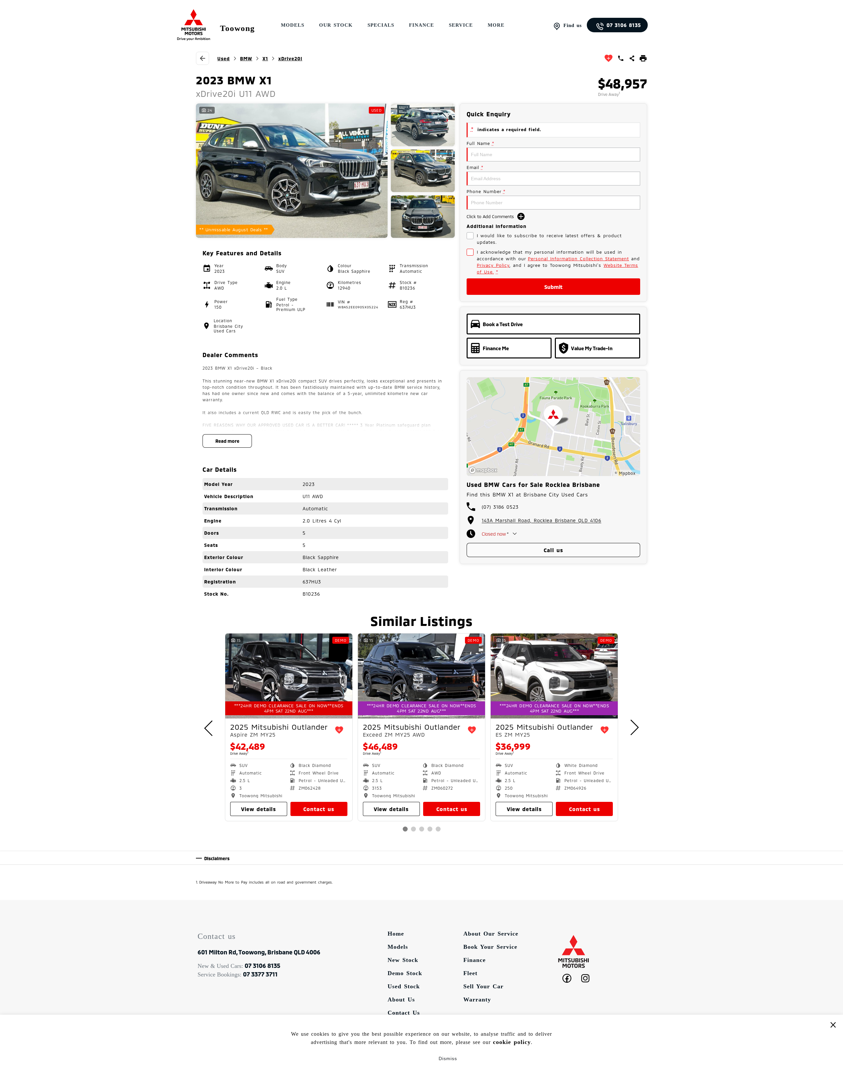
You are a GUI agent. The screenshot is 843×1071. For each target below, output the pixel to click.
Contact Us (404, 1012)
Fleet (470, 973)
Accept (395, 1058)
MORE (496, 25)
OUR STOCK (336, 25)
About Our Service (490, 933)
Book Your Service (490, 947)
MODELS (292, 25)
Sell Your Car (483, 986)
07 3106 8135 (624, 25)
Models (398, 947)
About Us (401, 999)
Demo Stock (405, 973)
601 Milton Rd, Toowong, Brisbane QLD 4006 (259, 952)
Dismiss (448, 1058)
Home (396, 933)
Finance (421, 25)
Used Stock (404, 986)
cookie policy (512, 1042)
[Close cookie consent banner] (833, 1025)
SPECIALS (380, 25)
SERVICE (461, 25)
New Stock (403, 960)
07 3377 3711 (260, 974)
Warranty (477, 999)
